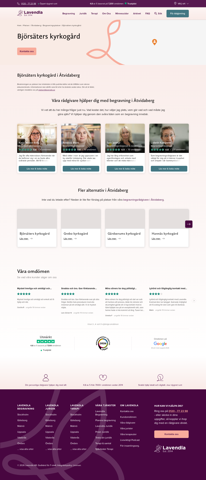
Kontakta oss (27, 51)
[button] (154, 42)
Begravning (68, 13)
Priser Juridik (102, 431)
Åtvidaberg (36, 25)
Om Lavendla (129, 405)
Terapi (94, 13)
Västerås (21, 437)
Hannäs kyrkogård (165, 233)
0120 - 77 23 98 (28, 3)
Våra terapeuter (128, 434)
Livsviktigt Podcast (130, 440)
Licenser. (77, 465)
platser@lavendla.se (46, 90)
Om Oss (106, 13)
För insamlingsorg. (129, 445)
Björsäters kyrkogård (35, 233)
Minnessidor (122, 13)
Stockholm (23, 414)
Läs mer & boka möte (37, 168)
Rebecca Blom (71, 142)
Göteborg (22, 420)
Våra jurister (126, 428)
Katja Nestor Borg (29, 142)
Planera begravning (105, 420)
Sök (160, 13)
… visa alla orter (25, 449)
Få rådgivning (177, 13)
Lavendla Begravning (25, 407)
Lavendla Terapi (77, 407)
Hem (19, 25)
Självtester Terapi (104, 449)
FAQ (147, 13)
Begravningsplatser (52, 25)
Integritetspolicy (64, 465)
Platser (26, 25)
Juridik (83, 13)
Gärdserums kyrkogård (124, 233)
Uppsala (21, 431)
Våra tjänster (105, 405)
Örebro (21, 443)
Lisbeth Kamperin (161, 142)
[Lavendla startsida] (31, 13)
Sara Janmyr (113, 142)
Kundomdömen (128, 417)
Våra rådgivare (127, 422)
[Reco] (103, 343)
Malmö (20, 426)
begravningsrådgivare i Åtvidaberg (143, 200)
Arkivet (137, 13)
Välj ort (181, 3)
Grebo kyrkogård (76, 233)
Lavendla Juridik (52, 407)
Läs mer (24, 238)
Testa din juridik (103, 437)
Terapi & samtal (103, 443)
